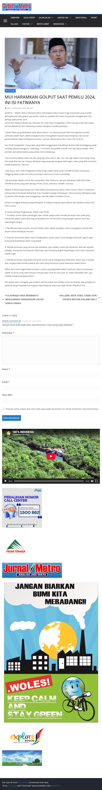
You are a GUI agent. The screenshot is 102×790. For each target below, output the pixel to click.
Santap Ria (63, 17)
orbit (31, 108)
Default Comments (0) (11, 321)
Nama (6, 369)
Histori (26, 24)
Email (5, 382)
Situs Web (7, 394)
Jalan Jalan (44, 17)
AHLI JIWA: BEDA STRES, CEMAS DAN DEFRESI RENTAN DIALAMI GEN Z (78, 297)
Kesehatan (58, 24)
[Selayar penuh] (96, 481)
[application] (51, 456)
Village (14, 24)
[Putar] (5, 481)
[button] (51, 17)
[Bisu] (92, 481)
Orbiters (15, 17)
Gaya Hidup (29, 17)
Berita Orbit (43, 24)
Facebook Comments (32, 321)
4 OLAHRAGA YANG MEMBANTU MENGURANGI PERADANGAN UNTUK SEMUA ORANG (24, 299)
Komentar (8, 332)
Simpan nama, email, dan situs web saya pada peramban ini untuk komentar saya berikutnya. (52, 408)
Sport (94, 17)
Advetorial (81, 17)
